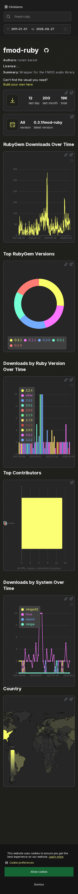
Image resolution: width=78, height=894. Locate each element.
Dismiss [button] (39, 884)
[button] (39, 862)
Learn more (56, 856)
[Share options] (66, 93)
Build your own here (18, 84)
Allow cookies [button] (39, 871)
